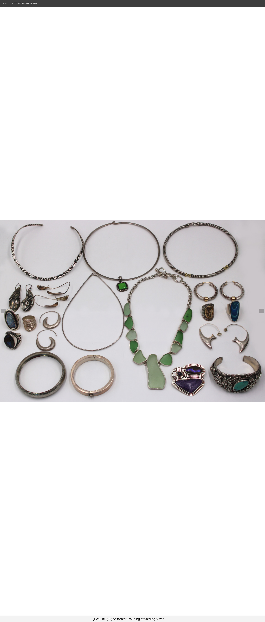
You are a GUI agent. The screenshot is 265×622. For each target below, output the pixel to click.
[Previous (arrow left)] (5, 311)
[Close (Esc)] (261, 3)
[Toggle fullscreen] (248, 3)
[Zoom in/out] (241, 3)
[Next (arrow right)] (259, 311)
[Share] (255, 3)
